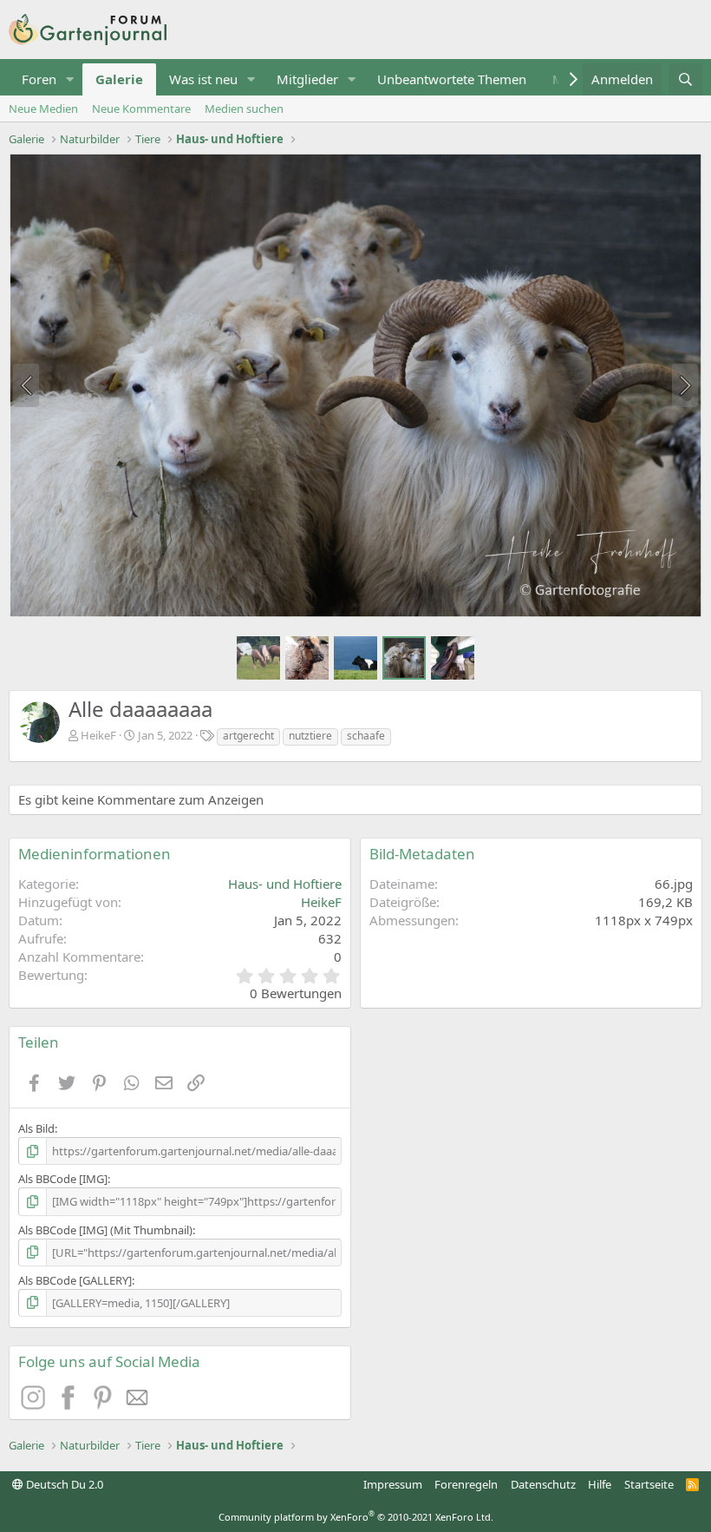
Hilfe (599, 1484)
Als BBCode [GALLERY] (75, 1280)
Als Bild (36, 1128)
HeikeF (98, 735)
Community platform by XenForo (356, 1516)
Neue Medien (43, 108)
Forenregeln (466, 1484)
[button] (70, 79)
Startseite (649, 1484)
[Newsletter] (137, 1404)
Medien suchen (244, 108)
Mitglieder (307, 79)
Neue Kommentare (141, 108)
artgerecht (248, 735)
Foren (39, 79)
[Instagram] (35, 1404)
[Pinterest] (105, 1404)
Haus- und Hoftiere (285, 883)
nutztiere (310, 735)
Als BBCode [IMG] (63, 1179)
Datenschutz (543, 1484)
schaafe (366, 735)
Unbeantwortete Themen (451, 79)
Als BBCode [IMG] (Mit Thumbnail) (105, 1230)
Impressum (392, 1484)
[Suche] (685, 79)
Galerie (119, 79)
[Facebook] (70, 1404)
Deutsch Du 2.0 (63, 1484)
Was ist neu (203, 79)
